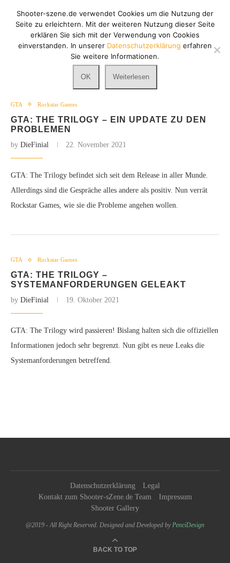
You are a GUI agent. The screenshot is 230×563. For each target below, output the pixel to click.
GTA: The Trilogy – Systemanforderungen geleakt (98, 279)
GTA (16, 104)
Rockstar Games (57, 104)
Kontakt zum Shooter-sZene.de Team (95, 497)
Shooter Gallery (115, 508)
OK (86, 77)
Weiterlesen (131, 77)
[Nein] (216, 49)
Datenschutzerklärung (102, 486)
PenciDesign (188, 525)
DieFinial (34, 145)
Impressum (175, 497)
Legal (151, 486)
